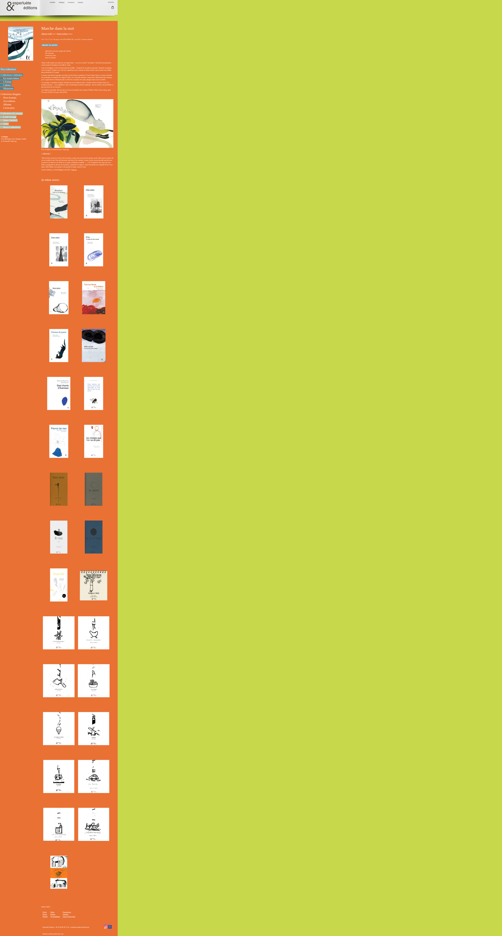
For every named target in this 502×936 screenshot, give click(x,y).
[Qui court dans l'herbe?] (59, 648)
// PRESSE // (46, 154)
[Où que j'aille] (58, 600)
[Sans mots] (58, 504)
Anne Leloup (62, 34)
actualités (52, 2)
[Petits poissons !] (59, 696)
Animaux (65, 914)
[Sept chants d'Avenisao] (58, 409)
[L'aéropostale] (93, 840)
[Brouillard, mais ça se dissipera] (58, 217)
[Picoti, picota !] (93, 648)
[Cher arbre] (58, 265)
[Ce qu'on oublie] (94, 552)
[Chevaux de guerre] (58, 361)
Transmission (67, 912)
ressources (71, 2)
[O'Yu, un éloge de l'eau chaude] (93, 265)
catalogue (61, 2)
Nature (52, 912)
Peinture (45, 917)
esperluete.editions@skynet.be (80, 927)
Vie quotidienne (55, 917)
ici (15, 141)
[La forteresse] (58, 840)
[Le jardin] (93, 504)
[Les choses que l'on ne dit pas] (93, 457)
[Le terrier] (93, 744)
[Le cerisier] (58, 792)
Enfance (52, 914)
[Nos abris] (59, 313)
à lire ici (74, 170)
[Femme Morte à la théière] (93, 313)
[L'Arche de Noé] (58, 888)
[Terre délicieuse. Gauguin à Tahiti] (93, 600)
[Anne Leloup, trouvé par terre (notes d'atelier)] (93, 361)
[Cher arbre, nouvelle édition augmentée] (93, 217)
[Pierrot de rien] (58, 457)
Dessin (45, 914)
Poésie (45, 912)
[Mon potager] (94, 696)
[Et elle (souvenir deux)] (58, 552)
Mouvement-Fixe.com (56, 934)
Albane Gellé (46, 34)
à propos (80, 2)
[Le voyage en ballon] (58, 744)
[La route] (93, 792)
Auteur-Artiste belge (69, 917)
